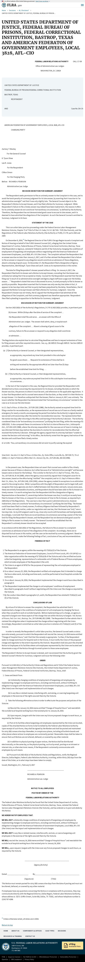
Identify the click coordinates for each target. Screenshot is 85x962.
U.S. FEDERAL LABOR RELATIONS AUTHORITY (35, 943)
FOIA (3, 957)
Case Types (49, 931)
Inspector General (14, 957)
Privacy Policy (29, 959)
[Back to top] (79, 956)
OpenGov (5, 959)
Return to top (7, 925)
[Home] (4, 5)
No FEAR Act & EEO (29, 957)
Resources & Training (13, 936)
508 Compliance (16, 959)
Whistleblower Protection (48, 957)
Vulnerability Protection (68, 957)
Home (4, 10)
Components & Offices (32, 931)
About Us (15, 931)
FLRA (14, 5)
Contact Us (30, 936)
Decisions (12, 10)
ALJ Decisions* (24, 10)
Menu (82, 5)
